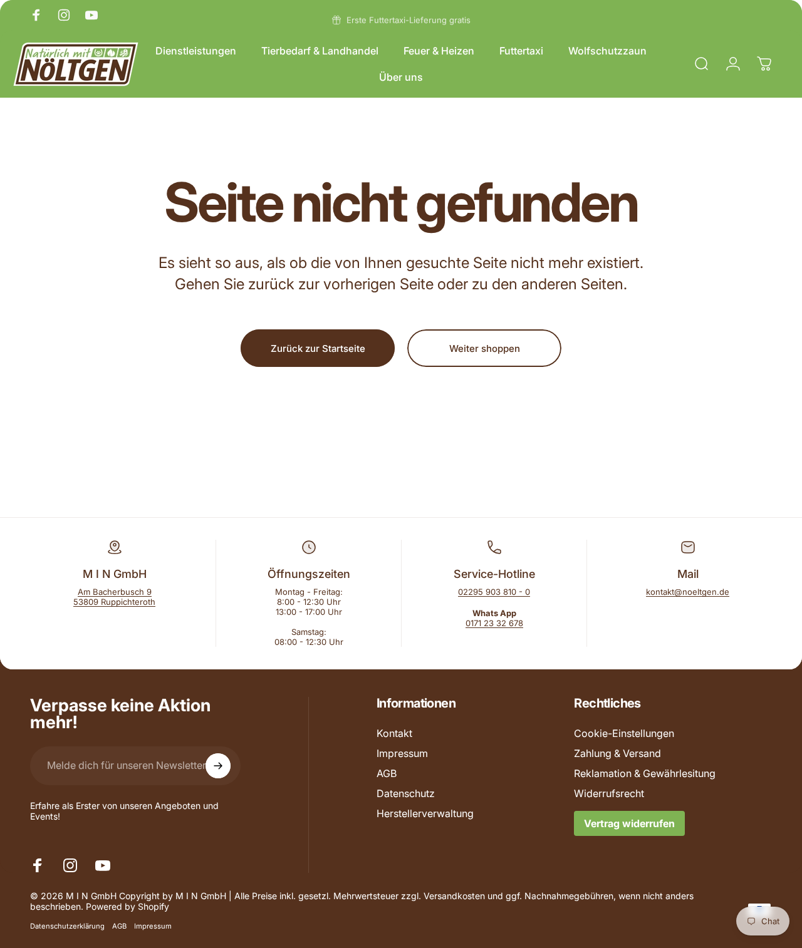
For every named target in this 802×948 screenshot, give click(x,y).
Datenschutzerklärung (67, 926)
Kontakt (394, 733)
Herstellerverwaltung (425, 813)
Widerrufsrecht (609, 793)
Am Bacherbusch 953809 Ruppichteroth (114, 597)
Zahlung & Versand (617, 753)
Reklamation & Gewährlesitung (645, 773)
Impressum (402, 753)
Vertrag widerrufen (629, 823)
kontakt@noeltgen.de (687, 592)
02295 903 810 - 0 (494, 592)
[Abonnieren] (218, 765)
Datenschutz (406, 793)
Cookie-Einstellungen (624, 733)
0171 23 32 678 (494, 623)
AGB (387, 773)
